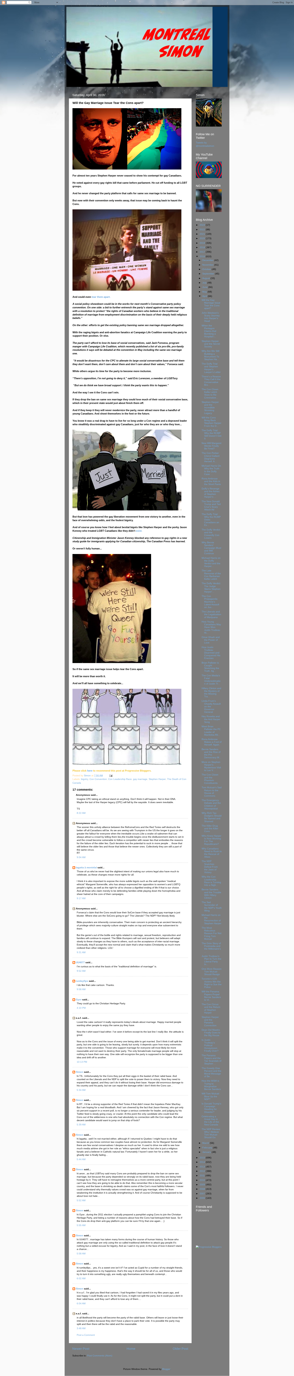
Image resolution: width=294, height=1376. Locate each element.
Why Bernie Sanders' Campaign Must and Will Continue (211, 548)
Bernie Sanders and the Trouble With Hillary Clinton (211, 893)
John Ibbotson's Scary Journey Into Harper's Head (211, 317)
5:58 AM (81, 1253)
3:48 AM (81, 1328)
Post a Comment (86, 1335)
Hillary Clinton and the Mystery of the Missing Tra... (211, 692)
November (208, 265)
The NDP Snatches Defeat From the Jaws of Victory (210, 867)
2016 (203, 256)
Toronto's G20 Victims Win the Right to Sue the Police (212, 983)
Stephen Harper (157, 779)
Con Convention (98, 779)
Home (131, 1348)
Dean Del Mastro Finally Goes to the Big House (211, 1033)
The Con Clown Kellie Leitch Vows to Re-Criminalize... (210, 393)
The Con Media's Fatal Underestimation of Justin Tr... (211, 679)
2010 (203, 1180)
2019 (203, 243)
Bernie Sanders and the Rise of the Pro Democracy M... (211, 753)
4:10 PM (81, 1008)
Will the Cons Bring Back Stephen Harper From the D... (211, 421)
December (208, 260)
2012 (203, 1171)
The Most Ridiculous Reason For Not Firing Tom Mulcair (211, 933)
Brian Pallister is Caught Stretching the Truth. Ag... (210, 667)
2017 (203, 252)
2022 (203, 229)
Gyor (78, 999)
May (205, 291)
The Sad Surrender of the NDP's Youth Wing (212, 906)
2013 (203, 1166)
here (90, 770)
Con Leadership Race (120, 779)
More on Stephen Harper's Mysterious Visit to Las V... (211, 766)
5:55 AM (81, 1225)
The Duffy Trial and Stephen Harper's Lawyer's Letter (211, 368)
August (206, 278)
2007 (203, 1193)
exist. (139, 530)
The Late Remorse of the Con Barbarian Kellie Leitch (211, 574)
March (206, 1143)
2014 (203, 1162)
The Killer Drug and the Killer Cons (210, 829)
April (205, 296)
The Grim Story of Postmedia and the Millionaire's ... (211, 947)
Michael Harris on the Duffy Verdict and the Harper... (211, 562)
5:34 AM (81, 1090)
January (207, 1152)
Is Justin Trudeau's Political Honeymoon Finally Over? (210, 1045)
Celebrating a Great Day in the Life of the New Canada (210, 1120)
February (207, 1147)
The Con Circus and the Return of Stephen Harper (211, 1008)
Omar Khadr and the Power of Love (211, 640)
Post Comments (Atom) (99, 1355)
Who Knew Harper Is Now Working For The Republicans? (211, 840)
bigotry (84, 779)
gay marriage (140, 779)
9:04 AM (81, 857)
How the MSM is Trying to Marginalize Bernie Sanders (211, 1085)
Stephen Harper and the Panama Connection (210, 1021)
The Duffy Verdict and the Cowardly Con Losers (211, 533)
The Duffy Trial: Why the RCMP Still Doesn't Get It (211, 434)
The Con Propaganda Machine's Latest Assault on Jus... (210, 602)
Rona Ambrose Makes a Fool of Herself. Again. (212, 742)
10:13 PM (82, 1062)
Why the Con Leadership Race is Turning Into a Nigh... (211, 880)
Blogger (166, 1369)
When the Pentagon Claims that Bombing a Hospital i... (209, 331)
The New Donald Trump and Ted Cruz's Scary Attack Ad (211, 505)
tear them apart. (101, 297)
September (208, 273)
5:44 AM (81, 1159)
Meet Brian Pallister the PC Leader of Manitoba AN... (211, 730)
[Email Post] (110, 775)
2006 (203, 1198)
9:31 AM (81, 952)
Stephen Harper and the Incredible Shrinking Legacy (210, 407)
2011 (202, 1175)
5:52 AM (81, 1200)
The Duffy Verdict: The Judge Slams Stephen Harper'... (211, 587)
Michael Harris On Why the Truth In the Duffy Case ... (211, 470)
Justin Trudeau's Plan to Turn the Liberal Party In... (211, 960)
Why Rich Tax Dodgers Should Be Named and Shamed (212, 817)
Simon (79, 1072)
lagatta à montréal (86, 867)
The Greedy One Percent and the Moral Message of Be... (211, 1072)
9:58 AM (81, 989)
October (207, 269)
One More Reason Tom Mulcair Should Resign (212, 972)
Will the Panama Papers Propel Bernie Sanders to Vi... (211, 995)
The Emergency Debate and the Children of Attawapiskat (211, 804)
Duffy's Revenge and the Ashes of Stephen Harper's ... (210, 492)
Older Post (180, 1348)
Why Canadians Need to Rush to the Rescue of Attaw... (212, 852)
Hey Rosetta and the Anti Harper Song (211, 719)
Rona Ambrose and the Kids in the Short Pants (211, 481)
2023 (203, 225)
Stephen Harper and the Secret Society (211, 344)
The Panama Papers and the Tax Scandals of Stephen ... (211, 1059)
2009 (203, 1184)
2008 (203, 1189)
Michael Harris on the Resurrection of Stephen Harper (211, 919)
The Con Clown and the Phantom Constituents (210, 778)
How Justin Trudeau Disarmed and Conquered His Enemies (211, 653)
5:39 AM (81, 1124)
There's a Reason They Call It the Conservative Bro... (211, 380)
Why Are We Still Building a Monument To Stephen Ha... (210, 355)
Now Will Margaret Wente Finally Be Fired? (211, 446)
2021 (203, 234)
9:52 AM (81, 971)
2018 (203, 247)
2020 (203, 238)
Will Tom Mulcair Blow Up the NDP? (210, 1096)
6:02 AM (81, 1278)
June (205, 287)
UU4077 (80, 962)
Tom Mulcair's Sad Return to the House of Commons (212, 791)
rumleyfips (82, 981)
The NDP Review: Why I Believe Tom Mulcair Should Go (211, 1133)
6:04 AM (81, 1303)
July (204, 282)
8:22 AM (81, 813)
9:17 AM (81, 898)
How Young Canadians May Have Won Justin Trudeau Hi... (211, 627)
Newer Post (80, 1348)
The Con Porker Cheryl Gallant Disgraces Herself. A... (210, 457)
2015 (203, 1157)
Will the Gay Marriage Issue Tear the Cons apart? (211, 304)
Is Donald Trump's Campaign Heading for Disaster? (211, 1107)
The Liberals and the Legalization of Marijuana (211, 614)
